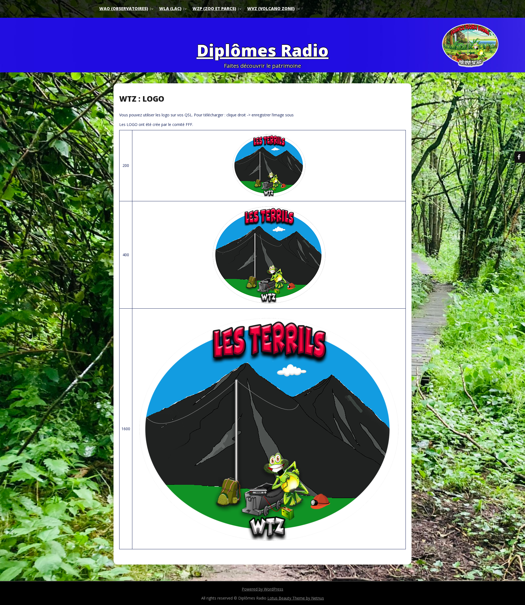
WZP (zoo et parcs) (214, 8)
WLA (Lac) (170, 8)
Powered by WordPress (262, 589)
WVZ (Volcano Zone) (270, 8)
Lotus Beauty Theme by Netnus (295, 598)
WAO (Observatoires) (123, 8)
